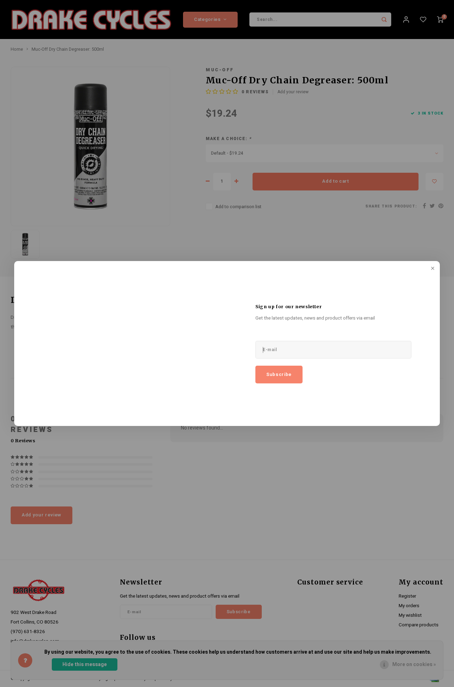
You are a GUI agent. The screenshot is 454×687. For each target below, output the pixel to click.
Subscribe (279, 374)
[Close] (432, 269)
